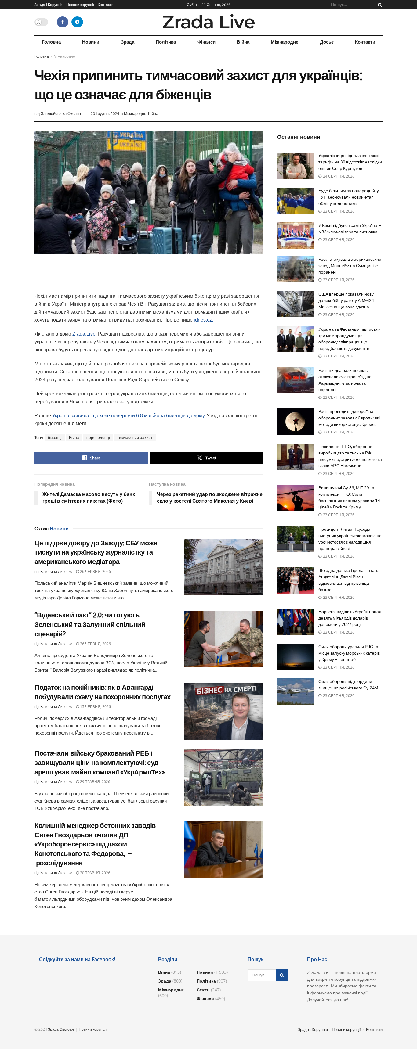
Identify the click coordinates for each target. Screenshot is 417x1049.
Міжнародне (284, 42)
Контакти (106, 4)
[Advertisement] (149, 276)
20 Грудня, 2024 (105, 113)
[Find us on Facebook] (62, 21)
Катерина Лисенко (56, 571)
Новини (90, 42)
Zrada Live (208, 22)
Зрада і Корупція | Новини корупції (64, 4)
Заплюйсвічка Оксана (61, 113)
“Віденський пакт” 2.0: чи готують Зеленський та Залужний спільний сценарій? (89, 624)
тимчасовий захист (135, 437)
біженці (55, 437)
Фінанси (206, 42)
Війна (243, 42)
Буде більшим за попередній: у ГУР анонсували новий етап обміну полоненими (348, 197)
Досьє (327, 42)
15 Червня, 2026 (95, 706)
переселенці (98, 437)
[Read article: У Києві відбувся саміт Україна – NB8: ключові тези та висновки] (295, 235)
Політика (166, 42)
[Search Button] (379, 4)
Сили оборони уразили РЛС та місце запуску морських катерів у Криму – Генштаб (349, 653)
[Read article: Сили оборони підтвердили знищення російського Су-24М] (295, 691)
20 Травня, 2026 (94, 872)
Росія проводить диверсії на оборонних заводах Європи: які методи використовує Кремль (349, 418)
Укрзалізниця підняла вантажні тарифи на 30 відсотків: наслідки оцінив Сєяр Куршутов (350, 162)
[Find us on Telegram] (77, 21)
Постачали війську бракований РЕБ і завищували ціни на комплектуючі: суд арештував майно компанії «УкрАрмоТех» (99, 762)
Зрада (127, 42)
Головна (51, 42)
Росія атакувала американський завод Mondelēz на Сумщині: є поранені (349, 266)
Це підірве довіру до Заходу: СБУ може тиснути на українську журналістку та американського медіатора (95, 552)
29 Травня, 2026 (94, 781)
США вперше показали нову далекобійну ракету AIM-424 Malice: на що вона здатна (346, 300)
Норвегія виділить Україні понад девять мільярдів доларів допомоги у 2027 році (349, 618)
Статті (203, 990)
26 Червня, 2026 (95, 571)
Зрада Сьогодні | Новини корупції (77, 1029)
